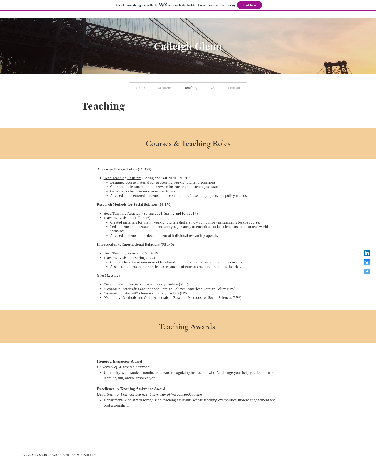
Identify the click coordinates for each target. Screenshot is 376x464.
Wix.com (89, 454)
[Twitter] (367, 271)
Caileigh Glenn (188, 45)
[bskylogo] (367, 262)
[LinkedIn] (367, 253)
